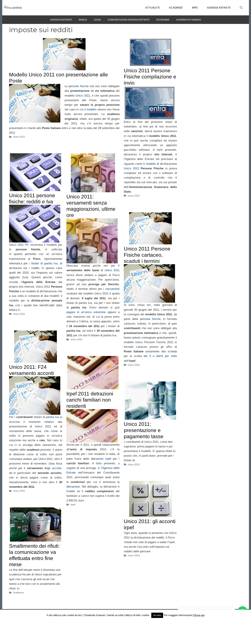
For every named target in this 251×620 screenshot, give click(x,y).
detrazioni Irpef (101, 458)
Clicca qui (199, 615)
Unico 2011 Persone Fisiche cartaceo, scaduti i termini (147, 255)
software (144, 149)
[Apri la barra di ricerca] (241, 7)
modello (91, 109)
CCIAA (97, 19)
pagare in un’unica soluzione (86, 312)
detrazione (73, 486)
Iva (25, 277)
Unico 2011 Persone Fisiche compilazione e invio (150, 77)
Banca (83, 19)
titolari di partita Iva (44, 263)
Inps (195, 8)
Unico (139, 342)
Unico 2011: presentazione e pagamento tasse (143, 430)
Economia (162, 19)
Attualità (152, 8)
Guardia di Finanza (188, 19)
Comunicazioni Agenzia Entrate (129, 19)
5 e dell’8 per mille (163, 356)
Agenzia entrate (219, 8)
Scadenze (176, 8)
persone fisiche (78, 86)
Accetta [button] (157, 615)
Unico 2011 (82, 95)
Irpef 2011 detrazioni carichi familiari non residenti (89, 400)
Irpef (72, 504)
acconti (56, 468)
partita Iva (53, 417)
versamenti (112, 289)
